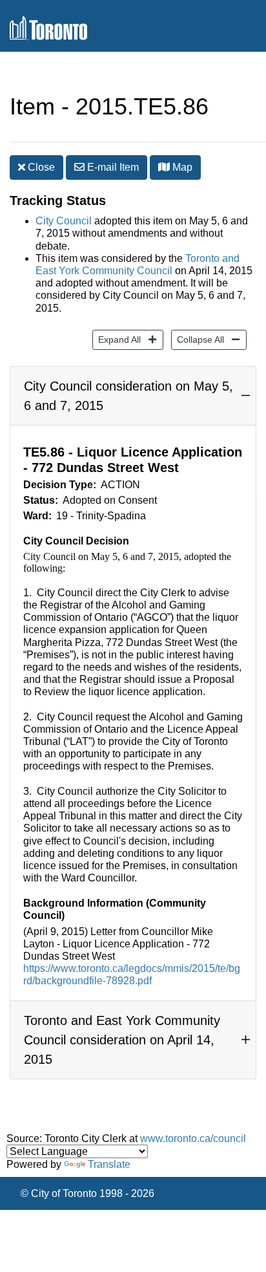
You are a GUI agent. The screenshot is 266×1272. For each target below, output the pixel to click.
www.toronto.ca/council (193, 1138)
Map (181, 167)
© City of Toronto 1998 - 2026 (87, 1193)
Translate (109, 1164)
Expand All (116, 339)
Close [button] (40, 167)
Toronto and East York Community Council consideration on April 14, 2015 (122, 1039)
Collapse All (197, 339)
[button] (164, 167)
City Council (64, 220)
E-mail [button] (112, 167)
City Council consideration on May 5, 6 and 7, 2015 (128, 396)
